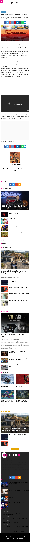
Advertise (19, 537)
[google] (10, 22)
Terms (26, 537)
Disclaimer (20, 538)
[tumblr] (20, 22)
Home (2, 8)
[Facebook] (10, 184)
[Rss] (19, 184)
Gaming (6, 8)
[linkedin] (17, 22)
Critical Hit (5, 537)
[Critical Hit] (15, 2)
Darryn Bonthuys (5, 17)
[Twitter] (13, 184)
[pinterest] (15, 22)
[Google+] (16, 184)
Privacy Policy (11, 538)
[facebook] (5, 22)
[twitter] (7, 22)
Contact (12, 537)
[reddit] (12, 22)
